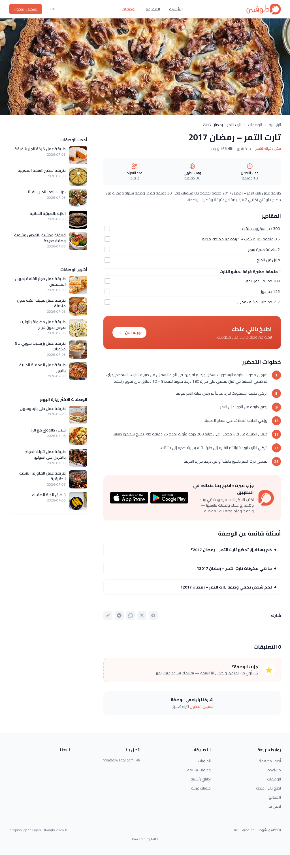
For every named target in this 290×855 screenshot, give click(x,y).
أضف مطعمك (269, 761)
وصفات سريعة (199, 770)
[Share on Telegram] (119, 615)
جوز (263, 291)
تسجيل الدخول (26, 9)
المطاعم (153, 9)
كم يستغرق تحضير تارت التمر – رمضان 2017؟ (231, 550)
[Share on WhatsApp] (130, 615)
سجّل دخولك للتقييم (268, 148)
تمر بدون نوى (255, 281)
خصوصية (248, 830)
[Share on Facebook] (153, 615)
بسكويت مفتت (254, 228)
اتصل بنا (275, 806)
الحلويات (204, 761)
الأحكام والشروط (270, 830)
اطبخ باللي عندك (268, 788)
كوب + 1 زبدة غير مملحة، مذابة (227, 239)
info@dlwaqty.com (118, 760)
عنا (236, 830)
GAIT (154, 839)
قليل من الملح (268, 260)
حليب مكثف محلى (251, 302)
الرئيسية (176, 9)
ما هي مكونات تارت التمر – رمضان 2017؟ (234, 568)
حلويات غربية (201, 788)
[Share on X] (141, 615)
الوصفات (129, 9)
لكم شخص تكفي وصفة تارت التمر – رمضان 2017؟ (226, 587)
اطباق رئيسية (201, 779)
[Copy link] (107, 615)
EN (52, 9)
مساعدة (274, 770)
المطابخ (275, 797)
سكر (251, 249)
